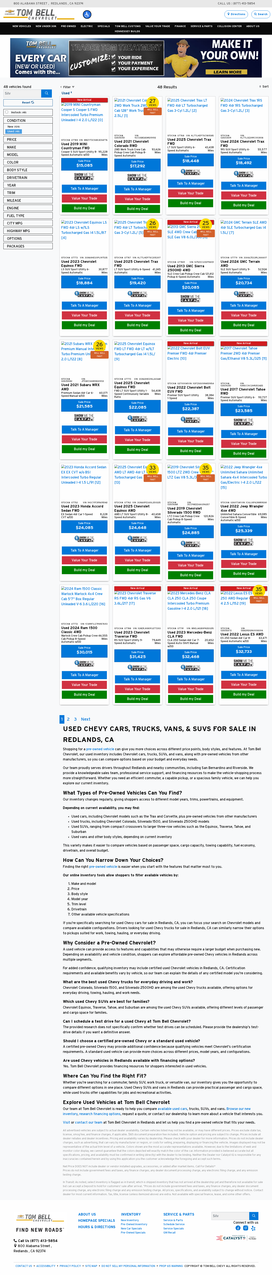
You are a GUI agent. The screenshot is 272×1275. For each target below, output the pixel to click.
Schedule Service (174, 1224)
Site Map (91, 1266)
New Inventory (130, 1220)
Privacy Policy (71, 1266)
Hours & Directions (96, 1227)
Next (85, 719)
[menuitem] (28, 112)
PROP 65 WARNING (171, 1266)
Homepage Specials (96, 1220)
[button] (87, 14)
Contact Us (24, 1266)
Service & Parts (178, 1214)
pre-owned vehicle (100, 749)
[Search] (46, 93)
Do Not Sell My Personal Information (129, 1266)
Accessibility (46, 1266)
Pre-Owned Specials (133, 1232)
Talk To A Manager (84, 188)
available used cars (172, 1109)
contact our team (88, 1122)
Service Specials (173, 1228)
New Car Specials (131, 1228)
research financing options (99, 1114)
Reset (26, 102)
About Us (87, 1214)
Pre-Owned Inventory (134, 1224)
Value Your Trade (84, 198)
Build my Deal (84, 208)
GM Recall (169, 1232)
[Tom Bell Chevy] (38, 14)
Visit (66, 1122)
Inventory (131, 1214)
